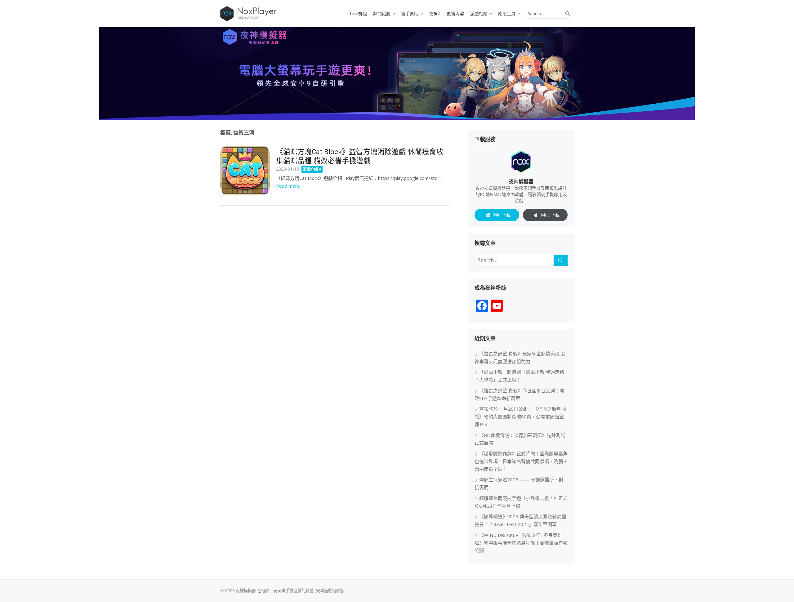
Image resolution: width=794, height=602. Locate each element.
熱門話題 (381, 13)
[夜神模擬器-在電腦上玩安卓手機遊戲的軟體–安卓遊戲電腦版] (397, 73)
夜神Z (434, 13)
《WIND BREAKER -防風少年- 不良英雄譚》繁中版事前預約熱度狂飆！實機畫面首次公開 (521, 543)
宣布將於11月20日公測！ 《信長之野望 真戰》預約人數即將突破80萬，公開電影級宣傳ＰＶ (521, 416)
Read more (288, 186)
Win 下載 (502, 215)
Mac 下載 (550, 215)
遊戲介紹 (310, 169)
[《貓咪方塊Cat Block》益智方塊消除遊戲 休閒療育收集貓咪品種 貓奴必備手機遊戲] (245, 170)
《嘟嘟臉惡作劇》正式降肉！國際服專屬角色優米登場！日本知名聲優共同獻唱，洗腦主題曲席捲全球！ (521, 461)
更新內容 (455, 13)
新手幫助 (409, 13)
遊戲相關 (479, 13)
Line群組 (358, 13)
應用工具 (506, 13)
